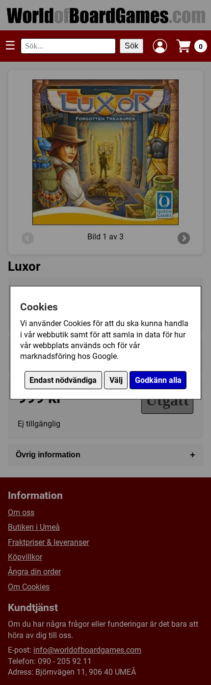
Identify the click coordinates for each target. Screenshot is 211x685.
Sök (131, 46)
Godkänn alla (158, 380)
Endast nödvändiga (63, 380)
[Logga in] (160, 46)
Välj (116, 380)
